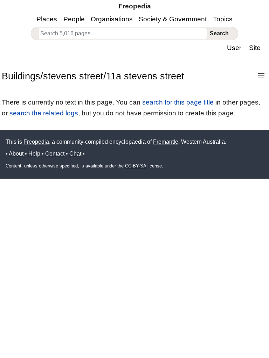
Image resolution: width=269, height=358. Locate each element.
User (234, 47)
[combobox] (123, 33)
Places (46, 19)
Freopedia (36, 142)
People (74, 19)
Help (34, 154)
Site (255, 47)
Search (219, 33)
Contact (54, 154)
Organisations (112, 19)
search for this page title (178, 102)
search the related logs (43, 113)
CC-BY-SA (135, 166)
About (16, 154)
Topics (223, 19)
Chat (75, 154)
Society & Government (173, 19)
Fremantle (165, 142)
